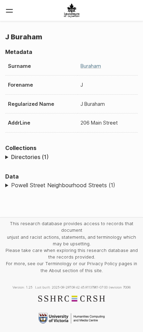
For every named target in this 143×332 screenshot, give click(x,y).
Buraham (91, 66)
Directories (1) (30, 156)
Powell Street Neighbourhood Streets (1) (63, 185)
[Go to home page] (71, 10)
